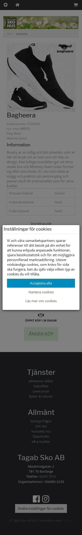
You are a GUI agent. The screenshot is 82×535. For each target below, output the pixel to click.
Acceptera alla (41, 283)
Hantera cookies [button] (41, 292)
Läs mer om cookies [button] (41, 301)
